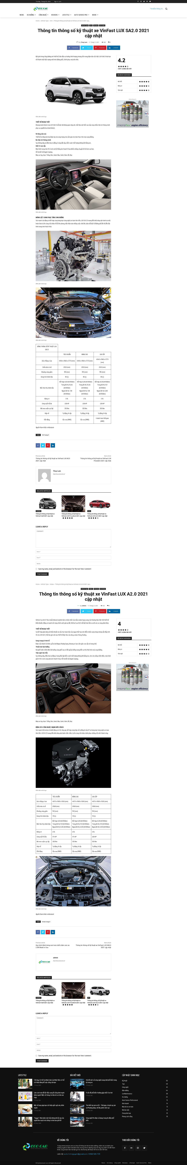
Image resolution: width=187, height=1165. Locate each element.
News (103, 1163)
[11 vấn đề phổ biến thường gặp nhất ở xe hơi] (77, 1096)
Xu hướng (110, 1163)
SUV (51, 21)
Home (37, 21)
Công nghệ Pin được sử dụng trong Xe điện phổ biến (100, 1119)
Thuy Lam (84, 42)
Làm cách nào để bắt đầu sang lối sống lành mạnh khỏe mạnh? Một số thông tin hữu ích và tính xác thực (49, 1095)
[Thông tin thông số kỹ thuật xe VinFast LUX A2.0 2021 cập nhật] (99, 503)
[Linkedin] (53, 445)
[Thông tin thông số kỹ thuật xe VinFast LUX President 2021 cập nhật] (73, 503)
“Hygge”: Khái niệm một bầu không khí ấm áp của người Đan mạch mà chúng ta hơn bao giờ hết (49, 1119)
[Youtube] (150, 1)
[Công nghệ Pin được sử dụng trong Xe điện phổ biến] (77, 1122)
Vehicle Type (45, 21)
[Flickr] (131, 1148)
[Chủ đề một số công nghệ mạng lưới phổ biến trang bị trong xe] (77, 1084)
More (149, 1163)
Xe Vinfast (102, 25)
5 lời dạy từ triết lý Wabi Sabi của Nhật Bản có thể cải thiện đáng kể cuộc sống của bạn (49, 1081)
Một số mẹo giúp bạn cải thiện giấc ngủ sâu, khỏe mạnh (49, 1106)
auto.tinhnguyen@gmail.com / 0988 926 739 (82, 1154)
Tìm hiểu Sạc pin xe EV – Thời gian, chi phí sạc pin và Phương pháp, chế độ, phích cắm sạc (101, 1106)
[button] (159, 8)
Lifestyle (132, 1163)
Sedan (89, 511)
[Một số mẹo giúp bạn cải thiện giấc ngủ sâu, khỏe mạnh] (25, 1109)
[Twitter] (144, 1)
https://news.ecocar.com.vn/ (59, 474)
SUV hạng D (45, 435)
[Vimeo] (147, 1)
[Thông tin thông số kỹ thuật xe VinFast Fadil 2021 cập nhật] (47, 503)
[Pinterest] (48, 445)
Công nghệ (117, 1163)
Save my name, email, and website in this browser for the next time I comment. (64, 568)
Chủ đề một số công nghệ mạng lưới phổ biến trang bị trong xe (101, 1081)
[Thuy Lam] (77, 42)
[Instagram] (141, 1)
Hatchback (38, 511)
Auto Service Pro (141, 1163)
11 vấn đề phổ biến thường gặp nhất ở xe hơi (99, 1092)
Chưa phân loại (65, 511)
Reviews (96, 25)
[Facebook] (138, 1)
